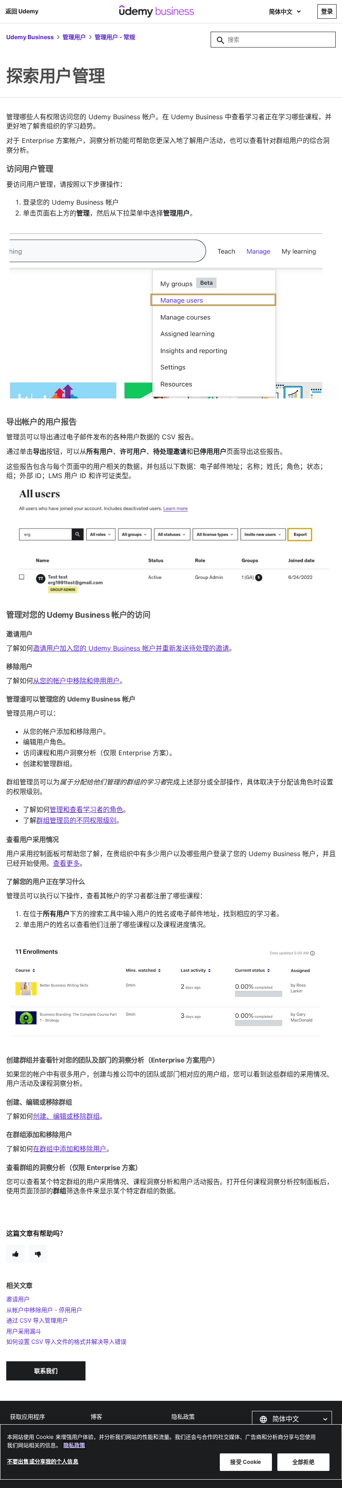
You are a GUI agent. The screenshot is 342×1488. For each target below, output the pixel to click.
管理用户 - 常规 (115, 36)
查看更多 (66, 863)
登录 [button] (327, 11)
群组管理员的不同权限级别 (76, 820)
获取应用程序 (27, 1416)
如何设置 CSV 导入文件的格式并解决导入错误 (66, 1341)
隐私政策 (183, 1416)
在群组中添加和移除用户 (69, 1149)
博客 (96, 1416)
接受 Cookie (245, 1461)
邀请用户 (18, 1299)
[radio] (15, 1254)
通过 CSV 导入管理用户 (37, 1320)
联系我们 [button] (46, 1370)
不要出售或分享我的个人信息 (42, 1461)
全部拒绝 (303, 1461)
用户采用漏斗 (23, 1331)
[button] (292, 1419)
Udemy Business (30, 36)
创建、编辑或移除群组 (66, 1116)
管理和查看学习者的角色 (86, 809)
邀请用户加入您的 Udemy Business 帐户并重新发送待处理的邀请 (131, 648)
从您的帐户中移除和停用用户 (76, 680)
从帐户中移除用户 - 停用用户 (44, 1309)
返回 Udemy (21, 11)
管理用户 (74, 36)
